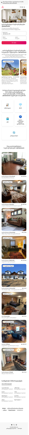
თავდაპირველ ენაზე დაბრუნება (10, 3)
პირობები (20, 428)
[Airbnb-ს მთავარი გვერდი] (3, 7)
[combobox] (14, 34)
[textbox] (8, 38)
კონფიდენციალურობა (11, 428)
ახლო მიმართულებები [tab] (7, 383)
